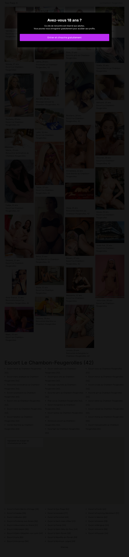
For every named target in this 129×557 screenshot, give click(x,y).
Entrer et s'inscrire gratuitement (64, 37)
